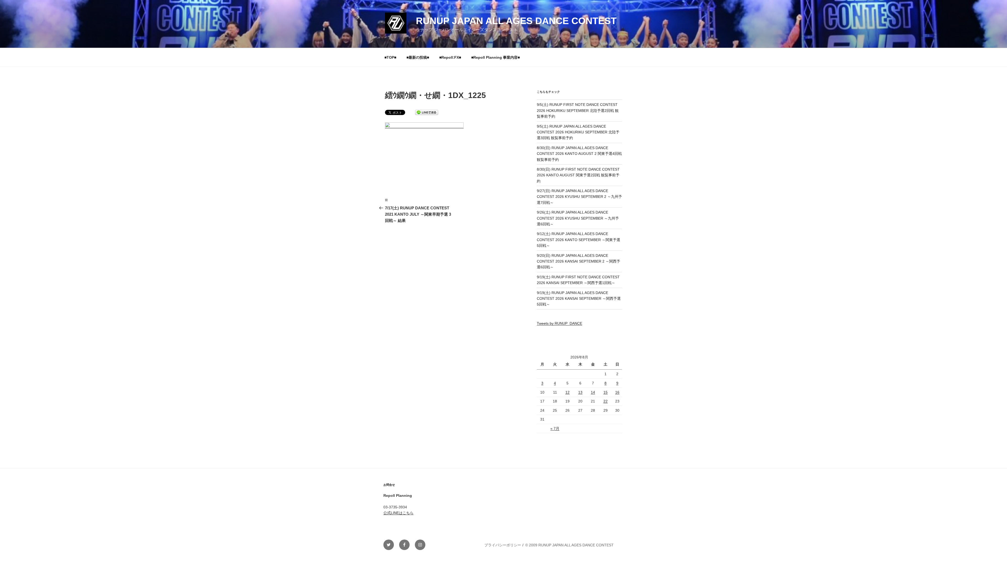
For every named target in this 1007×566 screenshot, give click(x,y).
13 (580, 392)
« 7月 (554, 428)
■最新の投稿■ (417, 57)
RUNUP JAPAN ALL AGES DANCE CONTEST (516, 20)
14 (593, 392)
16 (617, 392)
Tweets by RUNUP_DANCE (559, 323)
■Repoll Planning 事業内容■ (495, 57)
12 (567, 392)
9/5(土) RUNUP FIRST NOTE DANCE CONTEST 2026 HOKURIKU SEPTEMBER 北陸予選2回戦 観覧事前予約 (578, 110)
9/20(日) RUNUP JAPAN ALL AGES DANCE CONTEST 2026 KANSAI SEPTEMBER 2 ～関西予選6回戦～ (578, 261)
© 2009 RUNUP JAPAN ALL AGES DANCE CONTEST (569, 545)
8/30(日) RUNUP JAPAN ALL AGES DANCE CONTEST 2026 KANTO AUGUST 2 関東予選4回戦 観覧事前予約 (579, 154)
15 (605, 392)
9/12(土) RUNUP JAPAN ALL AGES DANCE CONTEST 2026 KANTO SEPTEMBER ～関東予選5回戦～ (578, 240)
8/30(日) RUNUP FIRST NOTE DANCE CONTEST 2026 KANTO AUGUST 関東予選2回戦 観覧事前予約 (578, 175)
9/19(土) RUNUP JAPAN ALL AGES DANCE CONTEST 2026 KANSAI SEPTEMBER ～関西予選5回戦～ (579, 299)
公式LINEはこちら (398, 513)
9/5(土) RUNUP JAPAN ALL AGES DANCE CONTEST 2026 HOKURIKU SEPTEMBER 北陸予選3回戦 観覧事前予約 (578, 132)
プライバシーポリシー (502, 545)
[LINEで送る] (426, 112)
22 (605, 401)
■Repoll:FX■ (450, 57)
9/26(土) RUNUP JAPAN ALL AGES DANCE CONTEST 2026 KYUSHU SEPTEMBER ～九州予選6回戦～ (578, 218)
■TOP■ (390, 57)
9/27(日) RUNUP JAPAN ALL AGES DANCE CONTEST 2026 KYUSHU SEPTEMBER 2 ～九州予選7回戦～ (579, 197)
